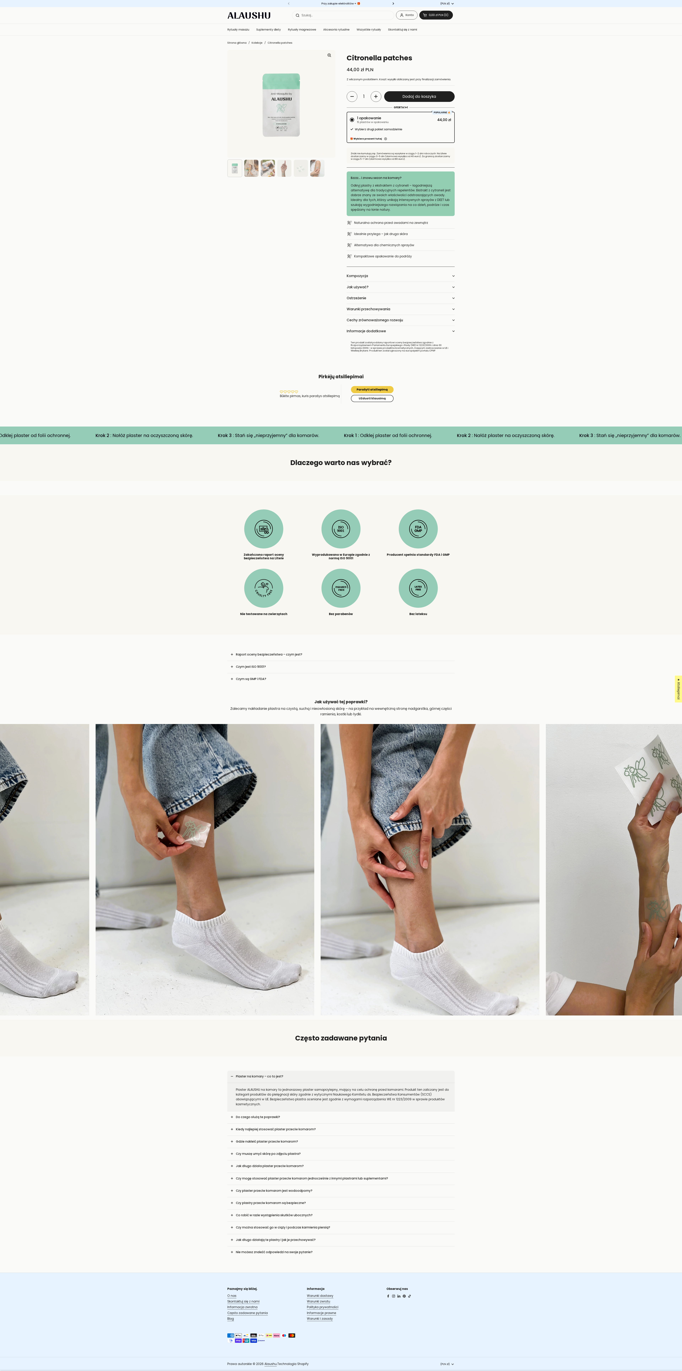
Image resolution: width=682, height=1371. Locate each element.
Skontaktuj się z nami (243, 1301)
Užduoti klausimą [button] (372, 398)
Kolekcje (257, 43)
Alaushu (270, 1364)
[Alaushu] (248, 15)
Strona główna (237, 43)
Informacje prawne (321, 1313)
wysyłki (391, 79)
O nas (231, 1296)
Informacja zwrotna (242, 1307)
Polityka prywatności (322, 1307)
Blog (230, 1319)
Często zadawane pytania (247, 1313)
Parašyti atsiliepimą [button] (372, 389)
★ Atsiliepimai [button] (678, 689)
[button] (436, 15)
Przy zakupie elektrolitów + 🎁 (340, 3)
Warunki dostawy (320, 1296)
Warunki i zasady (320, 1319)
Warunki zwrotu (318, 1301)
